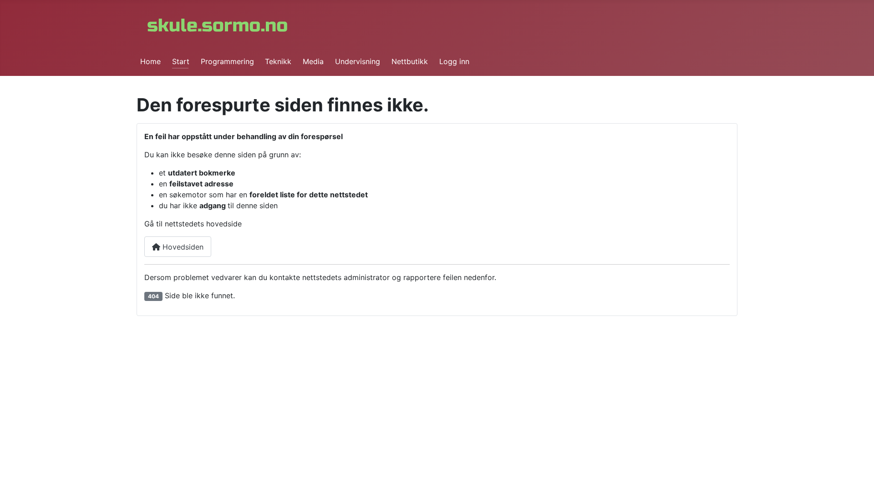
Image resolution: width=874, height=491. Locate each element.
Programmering (227, 61)
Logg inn (454, 61)
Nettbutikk (409, 61)
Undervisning (357, 61)
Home (150, 61)
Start (180, 61)
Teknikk (278, 61)
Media (313, 61)
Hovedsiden (181, 246)
